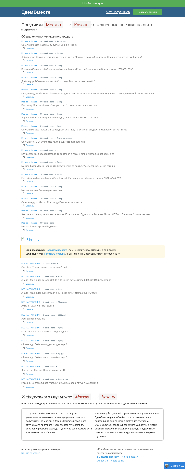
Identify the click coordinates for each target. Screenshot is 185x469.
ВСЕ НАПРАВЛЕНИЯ (31, 263)
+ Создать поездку (108, 456)
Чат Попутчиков (118, 12)
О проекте (102, 460)
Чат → (33, 239)
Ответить (30, 48)
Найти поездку (130, 456)
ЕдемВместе (36, 12)
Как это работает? (31, 453)
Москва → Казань (29, 41)
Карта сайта (117, 460)
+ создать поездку (56, 250)
